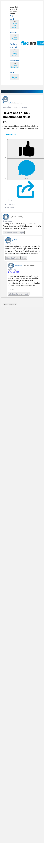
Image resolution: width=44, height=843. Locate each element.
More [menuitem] (12, 72)
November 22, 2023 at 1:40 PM (14, 107)
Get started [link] (13, 17)
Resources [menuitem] (14, 60)
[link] (14, 17)
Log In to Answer (10, 304)
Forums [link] (13, 32)
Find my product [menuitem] (13, 46)
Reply (21, 232)
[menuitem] (14, 50)
